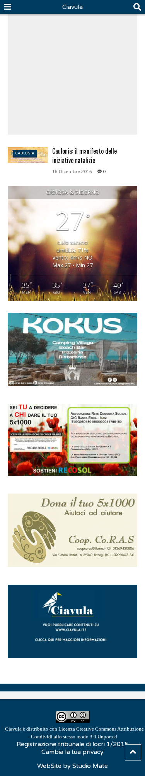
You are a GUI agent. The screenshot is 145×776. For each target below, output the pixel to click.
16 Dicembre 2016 (72, 171)
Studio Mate (90, 766)
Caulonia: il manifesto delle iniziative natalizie (84, 155)
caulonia (24, 153)
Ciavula (72, 7)
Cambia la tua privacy (72, 752)
